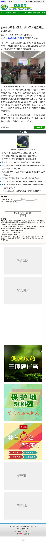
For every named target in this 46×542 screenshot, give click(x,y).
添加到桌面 (38, 1)
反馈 (23, 540)
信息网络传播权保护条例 (32, 236)
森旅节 (8, 13)
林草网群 (29, 1)
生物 (24, 13)
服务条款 (8, 221)
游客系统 (36, 13)
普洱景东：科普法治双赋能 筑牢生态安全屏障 (19, 156)
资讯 (14, 13)
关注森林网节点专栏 (23, 529)
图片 (19, 13)
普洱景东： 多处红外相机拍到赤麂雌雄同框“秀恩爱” (21, 162)
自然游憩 (16, 6)
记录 (30, 13)
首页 (2, 13)
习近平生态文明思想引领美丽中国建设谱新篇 (19, 159)
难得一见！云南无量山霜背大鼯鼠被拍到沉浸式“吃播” (22, 181)
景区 (43, 13)
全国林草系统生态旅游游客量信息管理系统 (23, 526)
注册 (10, 1)
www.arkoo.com (12, 234)
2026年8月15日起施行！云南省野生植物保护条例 (20, 178)
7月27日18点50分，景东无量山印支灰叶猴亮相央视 (21, 191)
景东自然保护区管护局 (15, 38)
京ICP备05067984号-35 (23, 531)
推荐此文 (39, 127)
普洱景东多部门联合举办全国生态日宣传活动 (19, 153)
